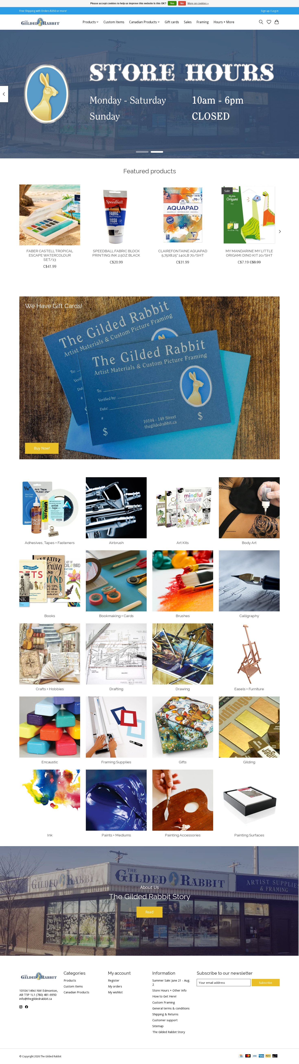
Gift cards (172, 22)
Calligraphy (249, 616)
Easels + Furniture (249, 689)
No (182, 3)
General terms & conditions (171, 1008)
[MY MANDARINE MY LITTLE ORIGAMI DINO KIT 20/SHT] (249, 214)
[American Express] (261, 1056)
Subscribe (265, 983)
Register (113, 980)
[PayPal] (268, 1056)
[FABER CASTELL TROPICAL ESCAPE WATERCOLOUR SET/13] (49, 214)
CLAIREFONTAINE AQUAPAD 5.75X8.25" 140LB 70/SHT (182, 253)
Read (149, 911)
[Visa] (254, 1056)
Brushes (183, 616)
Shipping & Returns (165, 1014)
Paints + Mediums (116, 835)
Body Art (249, 543)
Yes (172, 3)
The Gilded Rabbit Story (168, 1032)
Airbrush (116, 543)
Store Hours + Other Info (169, 990)
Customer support (165, 1020)
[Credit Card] (241, 1056)
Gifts (183, 762)
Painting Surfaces (249, 835)
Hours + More (224, 22)
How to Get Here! (164, 996)
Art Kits (183, 543)
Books (49, 616)
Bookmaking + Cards (116, 616)
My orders (115, 986)
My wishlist (115, 992)
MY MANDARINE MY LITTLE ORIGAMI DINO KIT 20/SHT (249, 253)
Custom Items (114, 22)
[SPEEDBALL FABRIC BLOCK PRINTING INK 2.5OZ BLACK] (116, 214)
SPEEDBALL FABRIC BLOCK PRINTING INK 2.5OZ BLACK (116, 253)
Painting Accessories (183, 835)
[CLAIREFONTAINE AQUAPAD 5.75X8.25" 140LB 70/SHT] (182, 214)
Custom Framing (163, 1002)
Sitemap (158, 1026)
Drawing (183, 689)
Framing (202, 22)
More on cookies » (198, 3)
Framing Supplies (116, 762)
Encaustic (49, 762)
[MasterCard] (248, 1056)
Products (70, 980)
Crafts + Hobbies (50, 689)
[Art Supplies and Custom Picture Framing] (40, 22)
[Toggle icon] (261, 22)
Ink (49, 835)
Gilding (249, 762)
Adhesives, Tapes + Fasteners (50, 543)
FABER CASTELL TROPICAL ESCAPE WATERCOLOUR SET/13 (49, 255)
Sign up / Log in (269, 11)
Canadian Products (76, 992)
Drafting (116, 689)
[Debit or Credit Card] (275, 1056)
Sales (188, 22)
